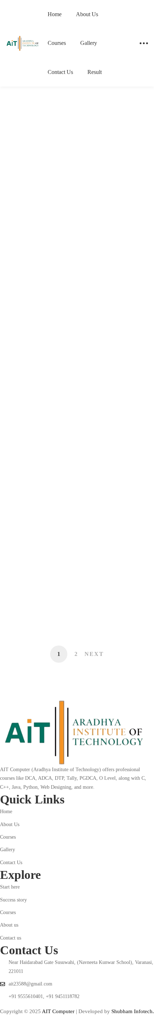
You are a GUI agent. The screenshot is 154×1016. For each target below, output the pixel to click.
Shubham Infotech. (132, 1011)
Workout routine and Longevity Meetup (65, 546)
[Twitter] (7, 1004)
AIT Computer (59, 1011)
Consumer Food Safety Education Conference (68, 377)
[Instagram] (14, 1004)
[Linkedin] (21, 1004)
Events (36, 95)
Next (94, 654)
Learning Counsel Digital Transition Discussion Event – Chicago (72, 602)
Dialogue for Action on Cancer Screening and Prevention (63, 489)
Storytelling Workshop (51, 191)
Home (11, 95)
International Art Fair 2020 (58, 281)
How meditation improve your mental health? (74, 433)
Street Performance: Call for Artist (70, 327)
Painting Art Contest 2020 (56, 236)
